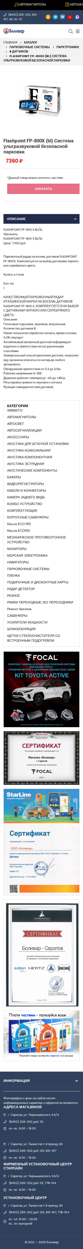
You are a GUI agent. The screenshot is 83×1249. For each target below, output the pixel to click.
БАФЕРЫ (14, 477)
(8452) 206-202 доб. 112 (26, 1122)
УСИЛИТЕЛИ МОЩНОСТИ (27, 622)
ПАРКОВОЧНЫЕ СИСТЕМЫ (29, 47)
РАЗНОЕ (13, 595)
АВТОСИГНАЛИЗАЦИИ (24, 430)
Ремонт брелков (19, 609)
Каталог (30, 42)
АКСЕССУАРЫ (18, 437)
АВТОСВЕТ (15, 423)
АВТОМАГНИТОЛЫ (21, 417)
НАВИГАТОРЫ (18, 562)
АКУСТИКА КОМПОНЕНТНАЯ (29, 457)
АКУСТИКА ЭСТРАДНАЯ (25, 463)
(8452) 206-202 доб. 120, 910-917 (32, 1151)
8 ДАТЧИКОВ (18, 51)
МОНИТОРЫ (16, 549)
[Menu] (77, 31)
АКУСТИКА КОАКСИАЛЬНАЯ (28, 450)
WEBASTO (15, 410)
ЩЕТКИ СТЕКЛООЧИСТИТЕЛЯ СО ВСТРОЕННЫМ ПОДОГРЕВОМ (33, 638)
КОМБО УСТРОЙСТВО (24, 504)
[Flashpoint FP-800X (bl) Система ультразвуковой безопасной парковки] (41, 100)
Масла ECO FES (19, 524)
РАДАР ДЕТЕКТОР (21, 589)
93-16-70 (15, 19)
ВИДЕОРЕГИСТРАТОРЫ (25, 484)
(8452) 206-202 (19, 15)
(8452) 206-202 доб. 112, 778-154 (32, 1183)
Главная (10, 42)
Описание (16, 219)
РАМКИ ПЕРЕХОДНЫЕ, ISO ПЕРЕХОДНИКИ (40, 602)
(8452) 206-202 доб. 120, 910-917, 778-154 (39, 1212)
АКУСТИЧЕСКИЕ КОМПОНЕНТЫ (32, 470)
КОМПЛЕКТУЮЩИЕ (22, 510)
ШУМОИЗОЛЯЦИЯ (21, 629)
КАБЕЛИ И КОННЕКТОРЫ (26, 490)
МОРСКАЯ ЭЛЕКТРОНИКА (27, 555)
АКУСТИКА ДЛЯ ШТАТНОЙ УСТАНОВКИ (38, 443)
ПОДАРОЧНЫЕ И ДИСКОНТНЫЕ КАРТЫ (37, 582)
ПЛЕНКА (13, 575)
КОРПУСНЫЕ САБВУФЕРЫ (27, 517)
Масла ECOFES (18, 530)
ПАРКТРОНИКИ (67, 47)
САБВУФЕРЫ (17, 615)
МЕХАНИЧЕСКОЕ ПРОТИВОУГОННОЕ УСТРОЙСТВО (36, 539)
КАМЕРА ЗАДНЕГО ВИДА (26, 497)
